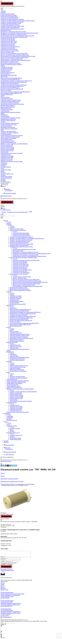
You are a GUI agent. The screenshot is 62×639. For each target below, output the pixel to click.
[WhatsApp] (12, 465)
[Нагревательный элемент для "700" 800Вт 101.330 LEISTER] (18, 511)
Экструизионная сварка (7, 610)
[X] (8, 465)
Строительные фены (6, 608)
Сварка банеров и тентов (7, 596)
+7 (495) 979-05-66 (5, 182)
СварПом (12, 364)
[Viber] (10, 465)
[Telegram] (16, 465)
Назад (9, 222)
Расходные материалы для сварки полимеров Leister (26, 260)
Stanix (11, 375)
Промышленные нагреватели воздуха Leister (24, 249)
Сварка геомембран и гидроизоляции (10, 595)
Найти (2, 624)
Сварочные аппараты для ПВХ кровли (11, 613)
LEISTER (12, 227)
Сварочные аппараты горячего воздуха (11, 603)
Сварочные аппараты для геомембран (10, 611)
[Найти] (2, 9)
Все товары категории (6, 569)
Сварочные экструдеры (7, 602)
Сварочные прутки (15, 405)
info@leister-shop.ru (6, 196)
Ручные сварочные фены (7, 592)
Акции (2, 584)
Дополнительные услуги (16, 435)
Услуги (8, 424)
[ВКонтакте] (1, 465)
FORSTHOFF (13, 354)
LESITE (12, 330)
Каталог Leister (4, 589)
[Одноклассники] (4, 465)
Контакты (3, 588)
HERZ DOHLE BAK (15, 345)
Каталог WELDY (5, 598)
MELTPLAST (13, 308)
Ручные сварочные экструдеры (21, 233)
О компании (10, 416)
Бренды (3, 587)
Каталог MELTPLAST (6, 606)
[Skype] (14, 465)
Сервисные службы (15, 428)
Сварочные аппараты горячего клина (10, 604)
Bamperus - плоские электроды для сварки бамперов (23, 391)
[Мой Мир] (6, 465)
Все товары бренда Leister (7, 570)
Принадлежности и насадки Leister (22, 276)
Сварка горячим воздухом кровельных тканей (12, 593)
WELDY (12, 294)
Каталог (9, 223)
